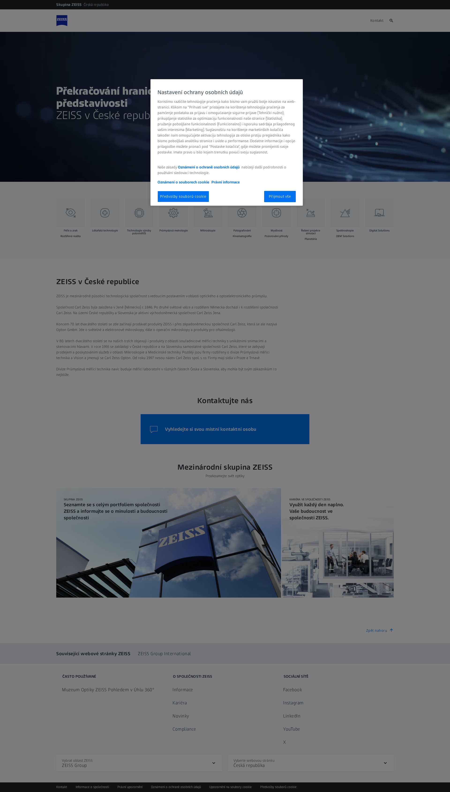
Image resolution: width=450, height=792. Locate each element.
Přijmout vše (280, 196)
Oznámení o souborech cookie (183, 182)
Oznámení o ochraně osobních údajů (209, 167)
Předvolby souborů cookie (183, 196)
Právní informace (225, 182)
